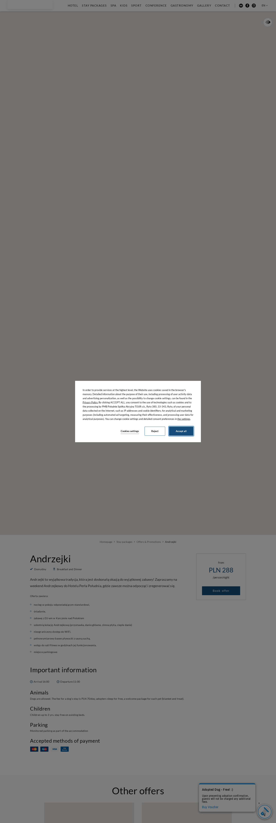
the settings (183, 419)
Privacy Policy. (90, 402)
